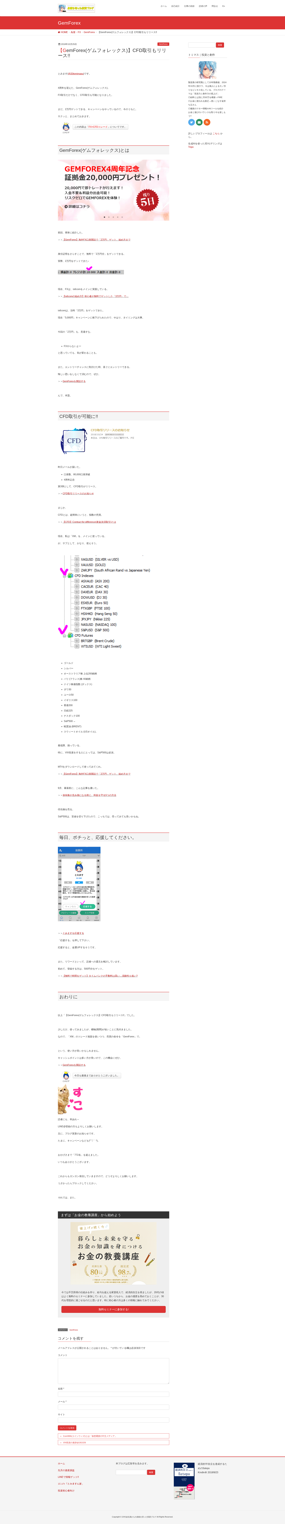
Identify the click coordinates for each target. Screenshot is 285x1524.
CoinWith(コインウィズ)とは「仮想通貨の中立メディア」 (90, 1436)
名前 (61, 1388)
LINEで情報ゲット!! (68, 1477)
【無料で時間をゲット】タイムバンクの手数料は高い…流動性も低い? (100, 976)
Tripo (191, 147)
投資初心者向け (66, 1490)
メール (62, 1401)
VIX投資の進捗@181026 (74, 1442)
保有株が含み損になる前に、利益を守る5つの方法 (89, 795)
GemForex (163, 44)
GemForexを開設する (74, 381)
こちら (216, 133)
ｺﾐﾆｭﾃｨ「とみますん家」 (71, 1484)
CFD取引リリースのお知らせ (78, 493)
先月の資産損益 (66, 1470)
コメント (62, 1355)
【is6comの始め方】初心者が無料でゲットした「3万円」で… (96, 296)
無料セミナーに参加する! (114, 1309)
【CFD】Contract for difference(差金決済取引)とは (89, 522)
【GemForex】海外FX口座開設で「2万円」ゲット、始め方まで (96, 239)
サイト (61, 1414)
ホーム (61, 1463)
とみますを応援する (73, 933)
